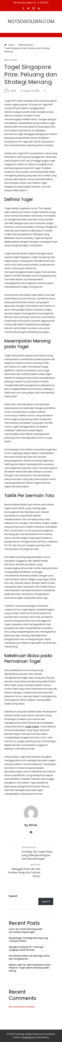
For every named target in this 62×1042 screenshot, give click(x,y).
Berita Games (10, 60)
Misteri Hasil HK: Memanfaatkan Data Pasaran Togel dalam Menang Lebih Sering (29, 968)
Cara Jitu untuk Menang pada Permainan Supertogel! (25, 930)
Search (13, 896)
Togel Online (32, 726)
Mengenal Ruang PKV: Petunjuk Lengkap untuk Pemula (26, 948)
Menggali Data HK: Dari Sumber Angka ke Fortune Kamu (24, 871)
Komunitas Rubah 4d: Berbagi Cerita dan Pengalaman (29, 957)
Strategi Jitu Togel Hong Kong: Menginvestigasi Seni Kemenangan (37, 853)
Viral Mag (27, 1037)
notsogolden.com (31, 21)
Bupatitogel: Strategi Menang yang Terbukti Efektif (28, 939)
